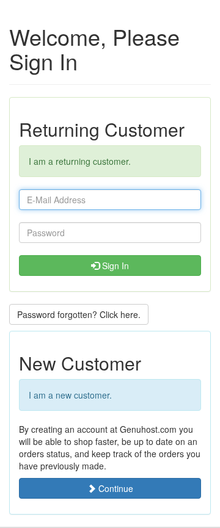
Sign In (114, 265)
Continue (114, 488)
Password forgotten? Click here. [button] (79, 314)
